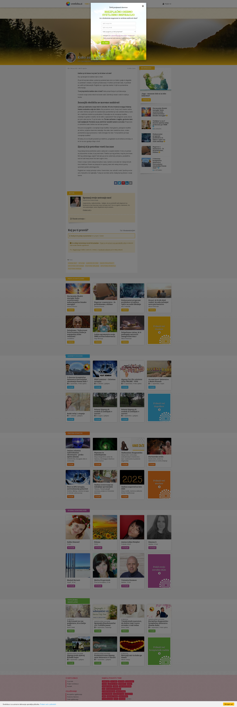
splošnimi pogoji (116, 35)
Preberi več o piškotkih (48, 704)
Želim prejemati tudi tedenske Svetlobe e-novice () (118, 38)
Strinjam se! (229, 704)
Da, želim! (105, 43)
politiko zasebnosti (128, 35)
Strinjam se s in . (118, 35)
